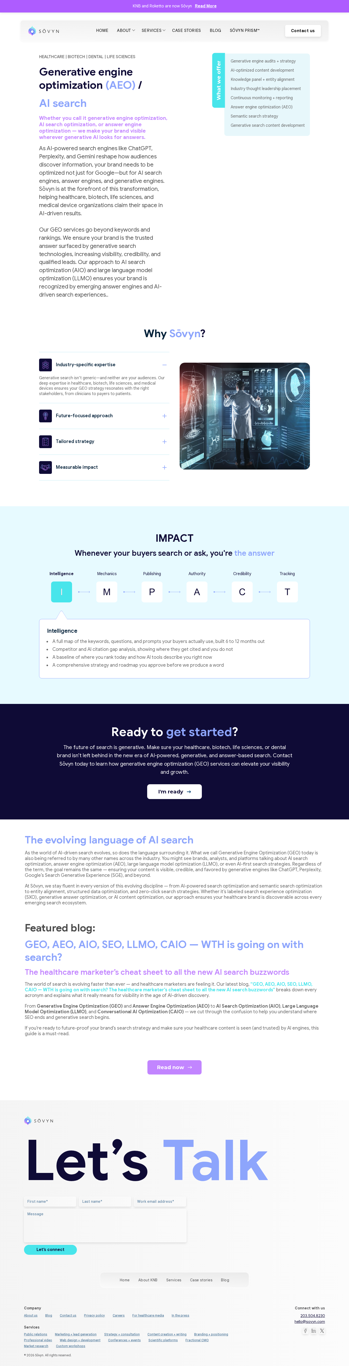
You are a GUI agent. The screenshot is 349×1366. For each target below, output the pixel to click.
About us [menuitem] (31, 1315)
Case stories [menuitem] (201, 1280)
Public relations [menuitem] (35, 1334)
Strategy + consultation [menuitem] (122, 1334)
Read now (171, 1067)
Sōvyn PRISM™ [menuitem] (245, 30)
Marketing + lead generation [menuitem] (76, 1334)
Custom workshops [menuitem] (70, 1346)
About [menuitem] (124, 30)
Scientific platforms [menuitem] (163, 1340)
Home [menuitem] (102, 30)
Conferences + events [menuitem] (124, 1340)
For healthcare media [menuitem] (148, 1315)
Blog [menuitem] (215, 30)
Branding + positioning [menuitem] (211, 1334)
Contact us (303, 30)
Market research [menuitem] (36, 1346)
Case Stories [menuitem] (186, 30)
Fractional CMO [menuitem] (197, 1340)
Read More (206, 6)
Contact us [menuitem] (68, 1315)
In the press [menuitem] (180, 1315)
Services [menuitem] (151, 30)
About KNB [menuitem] (148, 1280)
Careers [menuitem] (119, 1315)
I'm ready (171, 792)
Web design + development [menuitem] (80, 1340)
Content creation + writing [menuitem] (167, 1334)
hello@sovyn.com (310, 1321)
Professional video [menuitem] (38, 1340)
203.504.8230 (312, 1315)
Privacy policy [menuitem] (94, 1315)
